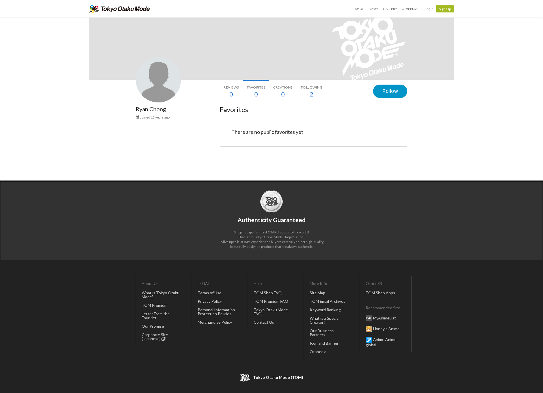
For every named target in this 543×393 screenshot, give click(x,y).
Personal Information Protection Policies (216, 311)
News (373, 9)
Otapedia (409, 9)
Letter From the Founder (156, 315)
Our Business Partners (322, 332)
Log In (429, 9)
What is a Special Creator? (324, 320)
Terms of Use (209, 292)
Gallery (390, 9)
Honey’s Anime (386, 328)
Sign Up (445, 9)
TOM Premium (154, 305)
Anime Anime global (381, 342)
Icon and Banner (324, 343)
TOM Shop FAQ (268, 292)
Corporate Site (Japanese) (155, 336)
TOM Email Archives (327, 301)
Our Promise (153, 326)
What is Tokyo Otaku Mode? (160, 294)
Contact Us (264, 322)
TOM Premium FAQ (271, 301)
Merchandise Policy (215, 322)
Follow (390, 91)
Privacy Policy (210, 301)
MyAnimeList (384, 317)
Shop (359, 9)
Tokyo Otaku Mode (119, 9)
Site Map (317, 292)
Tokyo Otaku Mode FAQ (271, 311)
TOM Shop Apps (380, 292)
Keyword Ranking (325, 309)
